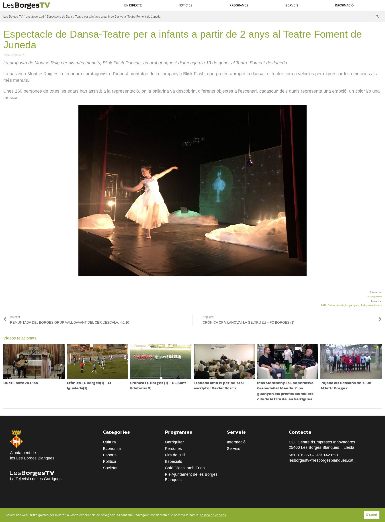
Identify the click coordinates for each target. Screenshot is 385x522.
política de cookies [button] (213, 515)
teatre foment (374, 305)
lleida (363, 305)
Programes (238, 5)
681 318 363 (300, 455)
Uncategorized (374, 296)
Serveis (291, 5)
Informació (344, 5)
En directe (133, 5)
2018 (323, 305)
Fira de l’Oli (175, 455)
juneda (340, 305)
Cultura (332, 305)
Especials (173, 461)
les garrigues (352, 305)
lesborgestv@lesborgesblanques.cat (321, 460)
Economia (112, 448)
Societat (110, 468)
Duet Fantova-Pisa (20, 383)
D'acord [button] (371, 514)
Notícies (185, 5)
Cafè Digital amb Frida (185, 468)
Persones (173, 448)
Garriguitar (174, 442)
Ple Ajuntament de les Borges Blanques (191, 477)
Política (109, 461)
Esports (110, 455)
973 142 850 (326, 455)
